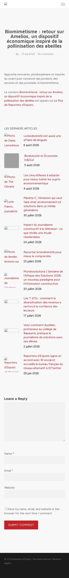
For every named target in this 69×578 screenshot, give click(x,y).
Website (9, 487)
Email (8, 470)
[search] (55, 4)
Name (9, 453)
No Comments (45, 54)
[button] (63, 4)
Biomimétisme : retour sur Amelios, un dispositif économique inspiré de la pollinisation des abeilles (33, 96)
